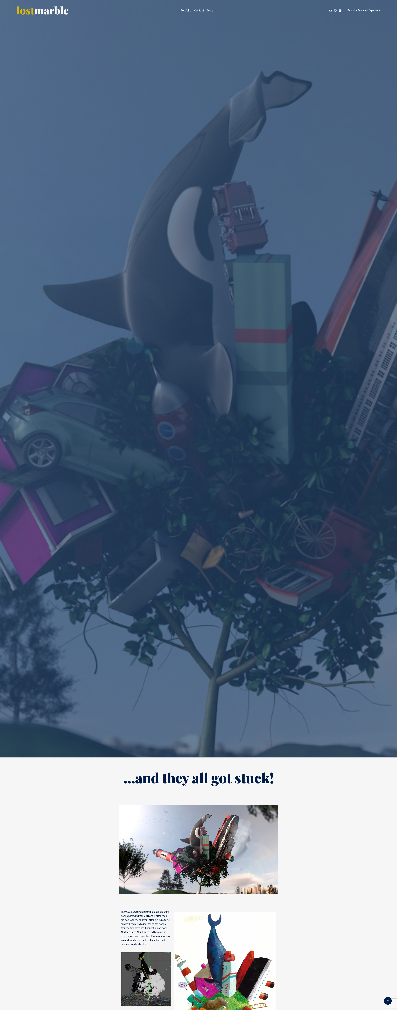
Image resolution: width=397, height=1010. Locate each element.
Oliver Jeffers (144, 916)
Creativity (178, 412)
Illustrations (226, 412)
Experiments (201, 412)
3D (163, 412)
